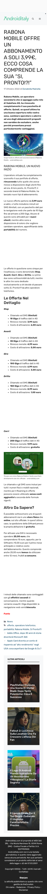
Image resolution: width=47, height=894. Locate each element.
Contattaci (23, 872)
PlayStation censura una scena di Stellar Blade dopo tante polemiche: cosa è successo (22, 691)
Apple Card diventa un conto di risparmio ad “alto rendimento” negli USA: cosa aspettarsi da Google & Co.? (22, 644)
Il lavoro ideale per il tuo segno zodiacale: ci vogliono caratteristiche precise (22, 819)
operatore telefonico (25, 625)
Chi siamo (10, 887)
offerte (10, 625)
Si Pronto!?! (35, 629)
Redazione (21, 887)
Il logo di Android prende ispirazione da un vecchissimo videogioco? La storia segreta (23, 776)
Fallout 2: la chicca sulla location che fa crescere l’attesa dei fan (23, 735)
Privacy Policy (33, 887)
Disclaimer (23, 890)
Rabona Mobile (22, 629)
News (10, 621)
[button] (32, 19)
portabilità (9, 629)
